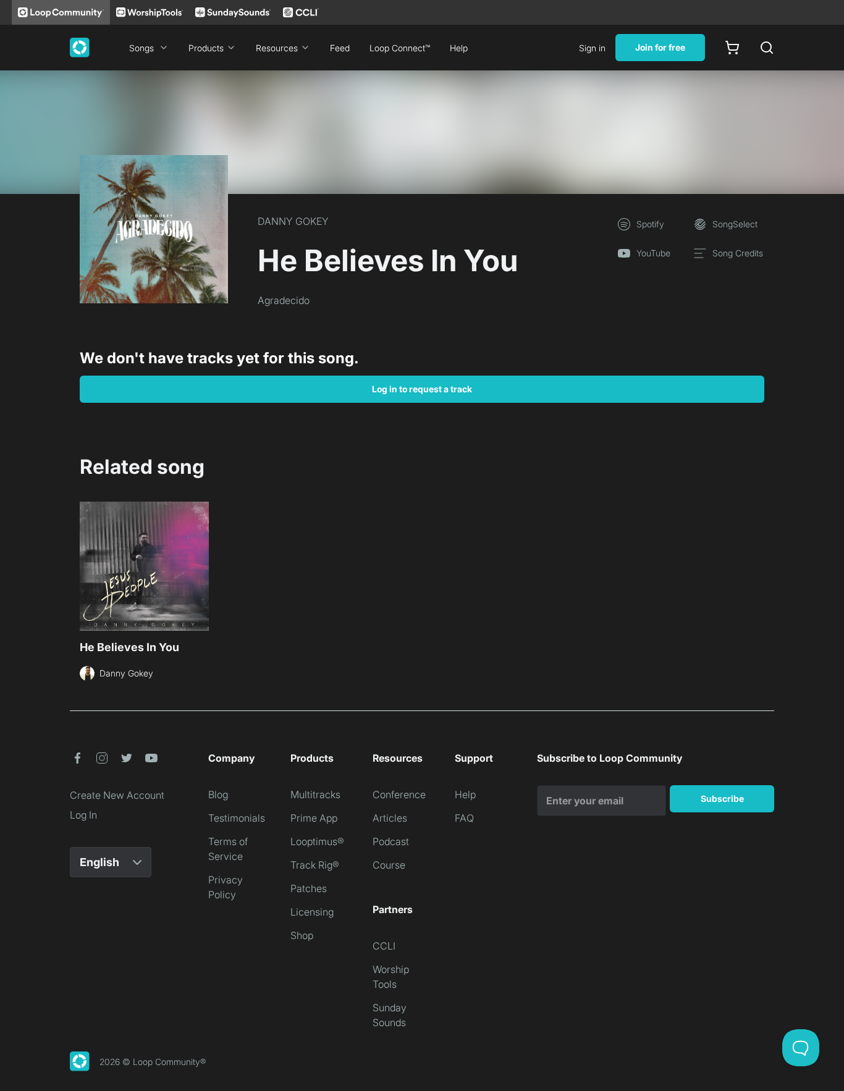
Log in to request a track (422, 389)
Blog (218, 794)
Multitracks (315, 794)
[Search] (766, 47)
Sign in (592, 48)
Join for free (660, 47)
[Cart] (732, 47)
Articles (390, 818)
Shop (301, 935)
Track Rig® (314, 865)
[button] (77, 758)
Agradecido (284, 300)
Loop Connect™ (399, 48)
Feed (340, 48)
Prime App (313, 818)
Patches (308, 888)
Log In (83, 815)
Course (389, 865)
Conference (399, 794)
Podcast (391, 841)
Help (459, 48)
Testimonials (236, 818)
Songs (141, 48)
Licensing (312, 912)
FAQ (464, 818)
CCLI (384, 946)
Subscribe (722, 798)
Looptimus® (317, 841)
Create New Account (117, 795)
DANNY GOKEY (293, 221)
